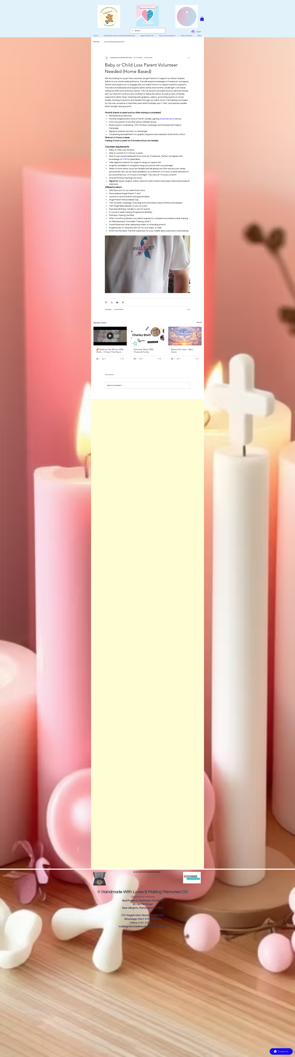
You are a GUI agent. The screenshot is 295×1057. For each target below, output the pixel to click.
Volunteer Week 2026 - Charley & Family (144, 350)
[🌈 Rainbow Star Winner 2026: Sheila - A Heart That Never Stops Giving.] (110, 336)
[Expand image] (147, 264)
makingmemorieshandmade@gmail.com (143, 926)
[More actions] (188, 57)
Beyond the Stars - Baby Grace (182, 350)
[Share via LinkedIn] (117, 302)
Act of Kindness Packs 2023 (114, 42)
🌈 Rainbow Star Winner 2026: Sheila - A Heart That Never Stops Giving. (110, 350)
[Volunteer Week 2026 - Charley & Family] (147, 336)
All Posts (96, 42)
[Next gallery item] (187, 264)
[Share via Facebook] (106, 302)
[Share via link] (123, 302)
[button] (202, 18)
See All (199, 322)
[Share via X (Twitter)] (112, 302)
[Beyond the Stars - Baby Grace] (185, 336)
